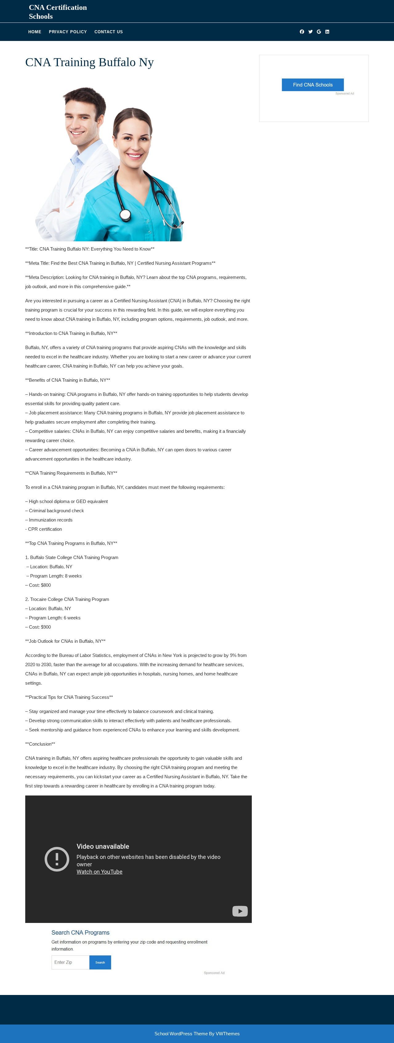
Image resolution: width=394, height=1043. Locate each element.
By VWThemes (224, 1033)
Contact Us (108, 32)
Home (35, 32)
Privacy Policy (68, 32)
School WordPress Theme (181, 1033)
